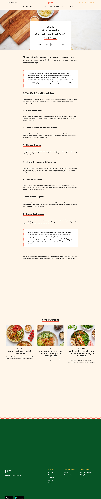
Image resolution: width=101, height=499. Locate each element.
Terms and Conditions (86, 472)
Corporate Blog (68, 475)
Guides (50, 482)
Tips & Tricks (50, 26)
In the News (81, 348)
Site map (50, 480)
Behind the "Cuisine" (69, 469)
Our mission (51, 472)
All (50, 348)
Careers (66, 472)
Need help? (51, 477)
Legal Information (84, 469)
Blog (49, 475)
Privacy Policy (83, 475)
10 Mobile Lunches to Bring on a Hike (64, 258)
